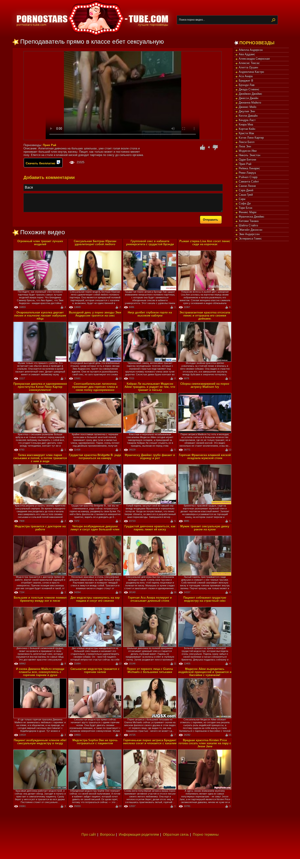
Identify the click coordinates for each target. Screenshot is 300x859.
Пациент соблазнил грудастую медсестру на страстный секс (204, 599)
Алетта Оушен (248, 67)
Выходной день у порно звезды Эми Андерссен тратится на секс (95, 314)
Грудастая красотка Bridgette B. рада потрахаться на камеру (95, 456)
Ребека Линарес (249, 168)
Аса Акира (246, 76)
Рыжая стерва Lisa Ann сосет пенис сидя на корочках (204, 243)
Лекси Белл (247, 142)
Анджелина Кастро (251, 71)
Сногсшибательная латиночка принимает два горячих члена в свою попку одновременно (95, 387)
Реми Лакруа (247, 172)
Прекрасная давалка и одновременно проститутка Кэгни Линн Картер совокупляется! (40, 387)
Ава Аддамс (247, 54)
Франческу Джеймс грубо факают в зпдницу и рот (150, 456)
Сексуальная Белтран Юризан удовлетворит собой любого (95, 243)
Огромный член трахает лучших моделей (40, 243)
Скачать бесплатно (41, 163)
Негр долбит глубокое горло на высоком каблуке (150, 314)
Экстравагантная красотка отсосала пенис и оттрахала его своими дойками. (204, 315)
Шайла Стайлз (248, 225)
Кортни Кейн (247, 129)
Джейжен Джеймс (250, 93)
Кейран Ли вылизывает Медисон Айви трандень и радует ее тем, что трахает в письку (150, 387)
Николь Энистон (249, 155)
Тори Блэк (245, 207)
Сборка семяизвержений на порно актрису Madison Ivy (204, 385)
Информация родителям (139, 834)
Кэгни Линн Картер (251, 137)
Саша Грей (246, 194)
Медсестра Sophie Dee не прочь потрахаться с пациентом (95, 742)
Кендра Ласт (247, 120)
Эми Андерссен (249, 234)
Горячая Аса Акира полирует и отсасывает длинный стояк (150, 599)
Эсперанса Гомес (250, 238)
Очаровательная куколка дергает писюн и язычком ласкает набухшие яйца (40, 315)
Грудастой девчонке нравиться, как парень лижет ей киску (150, 528)
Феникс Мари (247, 212)
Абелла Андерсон (251, 50)
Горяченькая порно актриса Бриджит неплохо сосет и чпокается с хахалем (150, 742)
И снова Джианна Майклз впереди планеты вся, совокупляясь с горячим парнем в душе (40, 672)
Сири (242, 199)
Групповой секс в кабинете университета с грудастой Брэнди (150, 243)
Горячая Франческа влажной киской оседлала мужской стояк (205, 456)
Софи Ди (245, 203)
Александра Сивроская (254, 58)
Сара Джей (246, 190)
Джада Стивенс (249, 89)
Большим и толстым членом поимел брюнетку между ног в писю (40, 599)
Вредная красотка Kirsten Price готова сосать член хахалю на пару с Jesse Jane (205, 743)
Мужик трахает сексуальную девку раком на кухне (204, 528)
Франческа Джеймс (251, 216)
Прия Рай (245, 164)
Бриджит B (246, 80)
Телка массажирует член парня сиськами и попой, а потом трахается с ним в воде (40, 458)
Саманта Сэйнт (249, 181)
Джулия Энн (247, 111)
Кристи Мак (246, 133)
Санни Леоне (247, 186)
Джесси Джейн (248, 98)
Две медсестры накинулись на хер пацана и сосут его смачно (95, 599)
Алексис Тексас (249, 63)
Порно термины (206, 834)
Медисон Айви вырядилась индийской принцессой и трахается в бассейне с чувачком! (204, 672)
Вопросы (107, 834)
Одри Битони (247, 159)
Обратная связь (176, 834)
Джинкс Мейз (247, 107)
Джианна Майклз (250, 102)
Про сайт (88, 834)
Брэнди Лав (247, 85)
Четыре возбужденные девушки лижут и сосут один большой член (94, 528)
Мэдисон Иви (248, 150)
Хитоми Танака (248, 221)
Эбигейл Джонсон (250, 229)
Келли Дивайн (248, 115)
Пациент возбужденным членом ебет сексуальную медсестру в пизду (40, 742)
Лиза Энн (245, 146)
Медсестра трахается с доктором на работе (40, 528)
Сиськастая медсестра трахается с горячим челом (94, 670)
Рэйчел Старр (248, 177)
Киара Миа (246, 124)
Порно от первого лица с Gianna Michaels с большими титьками (150, 670)
